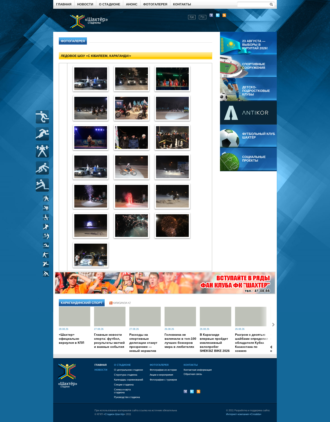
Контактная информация (198, 369)
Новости (85, 4)
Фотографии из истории (163, 369)
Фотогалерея (155, 4)
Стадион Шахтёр (114, 414)
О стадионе (109, 4)
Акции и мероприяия (161, 374)
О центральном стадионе (128, 369)
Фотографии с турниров (163, 379)
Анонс (131, 4)
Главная (63, 4)
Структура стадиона (125, 374)
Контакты (182, 4)
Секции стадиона (124, 384)
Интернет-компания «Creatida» (243, 414)
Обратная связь (193, 374)
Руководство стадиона (127, 397)
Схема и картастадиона (122, 391)
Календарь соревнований (128, 379)
